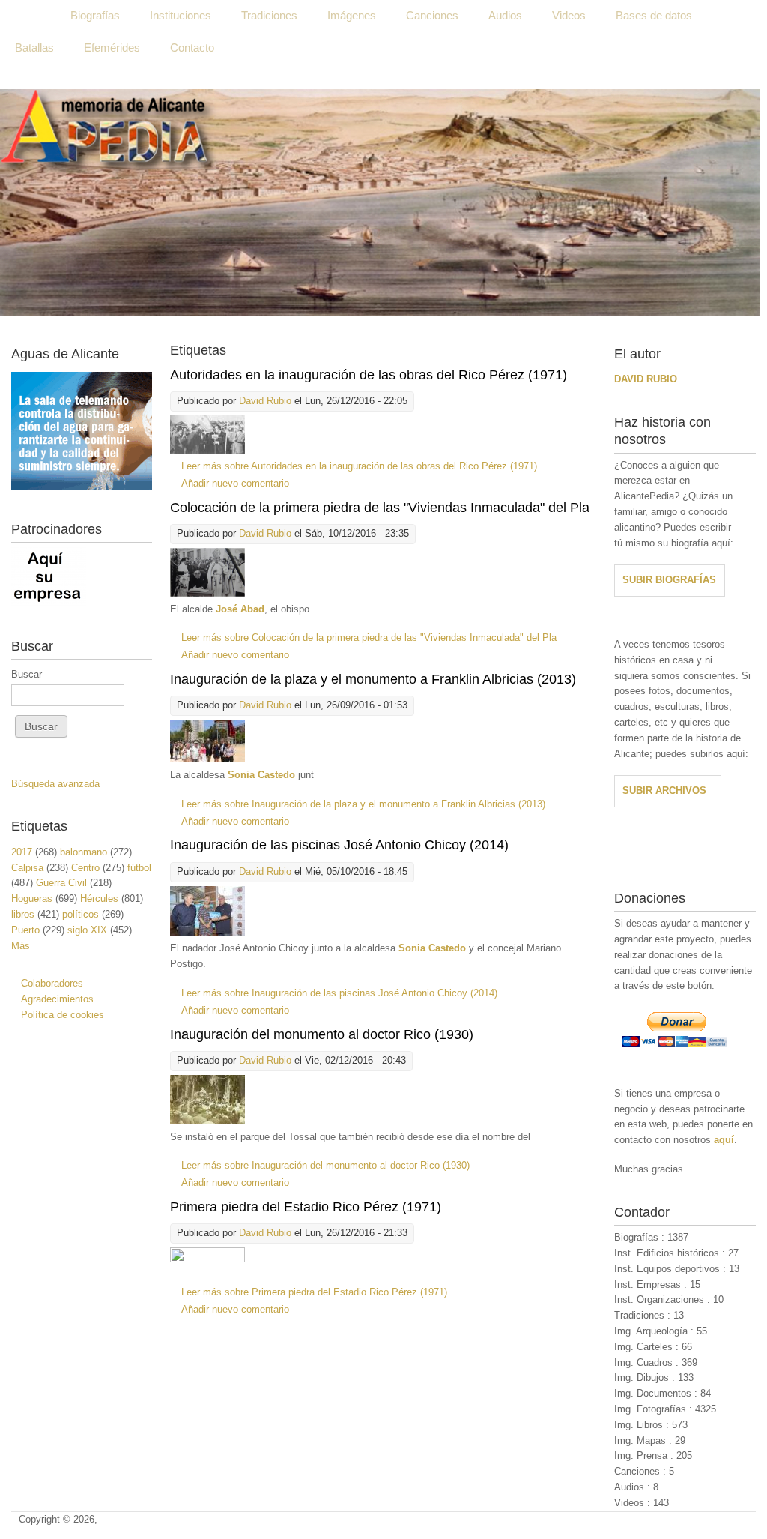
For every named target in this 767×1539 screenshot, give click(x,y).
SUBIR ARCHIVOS (664, 790)
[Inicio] (380, 202)
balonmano (83, 852)
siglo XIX (87, 930)
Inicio (27, 15)
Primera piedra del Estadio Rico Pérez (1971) (305, 1206)
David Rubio (265, 400)
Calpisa (27, 867)
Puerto (25, 930)
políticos (80, 914)
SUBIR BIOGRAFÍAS (669, 579)
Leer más (359, 466)
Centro (85, 867)
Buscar (26, 674)
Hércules (99, 898)
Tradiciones (269, 15)
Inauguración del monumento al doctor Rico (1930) (321, 1034)
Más (20, 945)
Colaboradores (52, 983)
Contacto (192, 47)
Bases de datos (654, 15)
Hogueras (31, 898)
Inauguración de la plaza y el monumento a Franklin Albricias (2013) (373, 679)
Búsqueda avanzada (55, 783)
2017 (21, 852)
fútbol (139, 867)
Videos (569, 15)
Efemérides (112, 47)
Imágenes (351, 15)
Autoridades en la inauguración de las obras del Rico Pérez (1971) (368, 374)
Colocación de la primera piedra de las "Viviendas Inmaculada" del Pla (379, 507)
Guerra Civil (61, 882)
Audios (505, 15)
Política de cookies (62, 1014)
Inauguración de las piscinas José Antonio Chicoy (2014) (339, 844)
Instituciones (180, 15)
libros (22, 914)
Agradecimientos (57, 999)
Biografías (95, 15)
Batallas (34, 47)
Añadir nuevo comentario (235, 483)
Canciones (432, 15)
